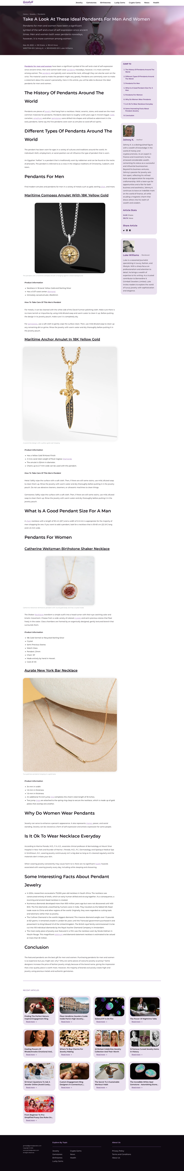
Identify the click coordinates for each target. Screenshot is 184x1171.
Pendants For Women (134, 95)
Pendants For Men (132, 83)
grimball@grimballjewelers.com (32, 1145)
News (146, 3)
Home (25, 14)
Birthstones (105, 3)
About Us (116, 1158)
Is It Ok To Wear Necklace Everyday (139, 104)
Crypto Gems (134, 3)
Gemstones (91, 3)
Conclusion (129, 115)
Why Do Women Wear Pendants (138, 99)
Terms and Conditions (121, 1154)
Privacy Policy (118, 1151)
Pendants (41, 14)
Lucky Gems (119, 3)
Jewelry (79, 3)
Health (156, 3)
